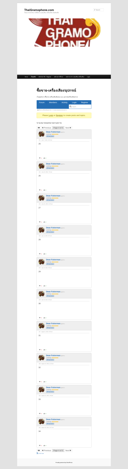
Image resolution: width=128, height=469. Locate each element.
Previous (47, 128)
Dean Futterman (53, 132)
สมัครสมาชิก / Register (45, 77)
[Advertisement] (64, 61)
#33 (39, 203)
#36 (39, 299)
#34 (39, 235)
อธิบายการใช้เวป (58, 77)
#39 (39, 395)
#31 (39, 140)
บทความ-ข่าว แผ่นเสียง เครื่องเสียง (75, 77)
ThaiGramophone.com (39, 10)
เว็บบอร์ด (33, 77)
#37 (39, 331)
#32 (39, 172)
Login (88, 77)
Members (53, 102)
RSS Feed (41, 453)
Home (26, 77)
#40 (39, 427)
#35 (39, 267)
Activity (64, 102)
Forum (42, 102)
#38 (39, 363)
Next (67, 128)
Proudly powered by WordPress (64, 462)
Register (84, 102)
